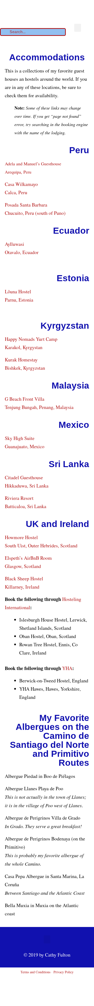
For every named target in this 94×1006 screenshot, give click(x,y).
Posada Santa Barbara (26, 204)
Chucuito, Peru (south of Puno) (35, 213)
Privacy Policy (64, 972)
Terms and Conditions (35, 972)
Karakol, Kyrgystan (23, 347)
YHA (67, 668)
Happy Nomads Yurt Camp (31, 339)
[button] (77, 28)
